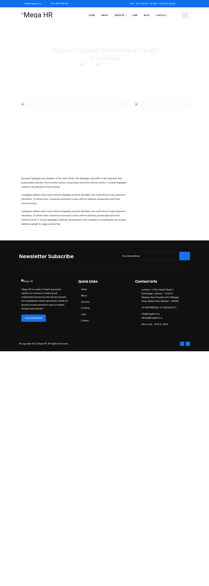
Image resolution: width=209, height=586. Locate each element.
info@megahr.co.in (32, 3)
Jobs (135, 15)
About (104, 15)
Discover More (33, 318)
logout (62, 360)
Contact (161, 15)
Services (119, 15)
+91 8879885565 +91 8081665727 (158, 307)
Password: (12, 404)
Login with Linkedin (18, 465)
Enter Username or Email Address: (24, 381)
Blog (147, 15)
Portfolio (85, 308)
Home (92, 15)
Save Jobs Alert (8, 507)
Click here (167, 528)
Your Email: (12, 539)
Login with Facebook (19, 454)
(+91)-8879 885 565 (59, 3)
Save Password (18, 442)
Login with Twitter (17, 458)
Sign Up (31, 434)
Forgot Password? (16, 434)
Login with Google (17, 462)
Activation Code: (15, 558)
